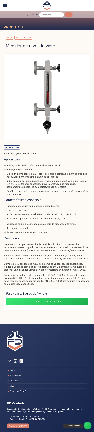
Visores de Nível (23, 37)
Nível (9, 37)
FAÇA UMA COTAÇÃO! (48, 301)
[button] (69, 14)
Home (12, 370)
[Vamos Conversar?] (87, 425)
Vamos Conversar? (18, 426)
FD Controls (15, 375)
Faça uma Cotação (18, 391)
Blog (12, 386)
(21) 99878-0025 (31, 14)
